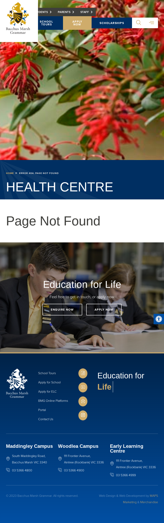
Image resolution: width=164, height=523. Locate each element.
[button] (159, 319)
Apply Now (77, 23)
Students (40, 12)
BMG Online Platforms (53, 400)
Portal (42, 410)
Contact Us (45, 419)
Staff (84, 12)
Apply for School (49, 382)
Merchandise (149, 502)
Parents (64, 12)
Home (10, 173)
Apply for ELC (47, 391)
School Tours (46, 23)
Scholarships (112, 23)
